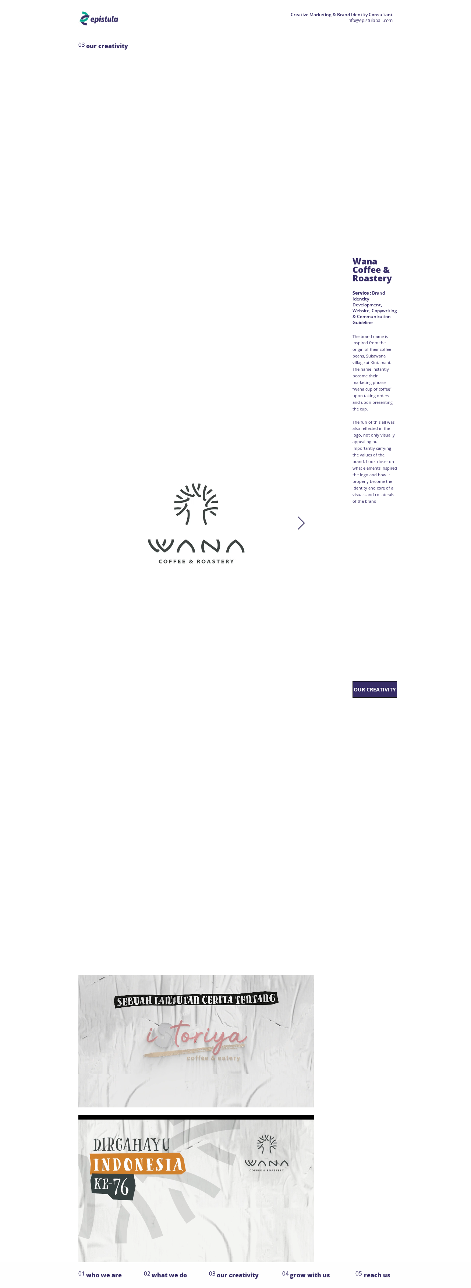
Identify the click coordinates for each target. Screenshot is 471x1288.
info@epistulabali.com (370, 20)
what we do (169, 1275)
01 (81, 1273)
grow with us (310, 1275)
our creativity (107, 46)
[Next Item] (301, 523)
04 (285, 1273)
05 (358, 1273)
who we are (104, 1275)
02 (147, 1273)
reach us (377, 1275)
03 (212, 1273)
